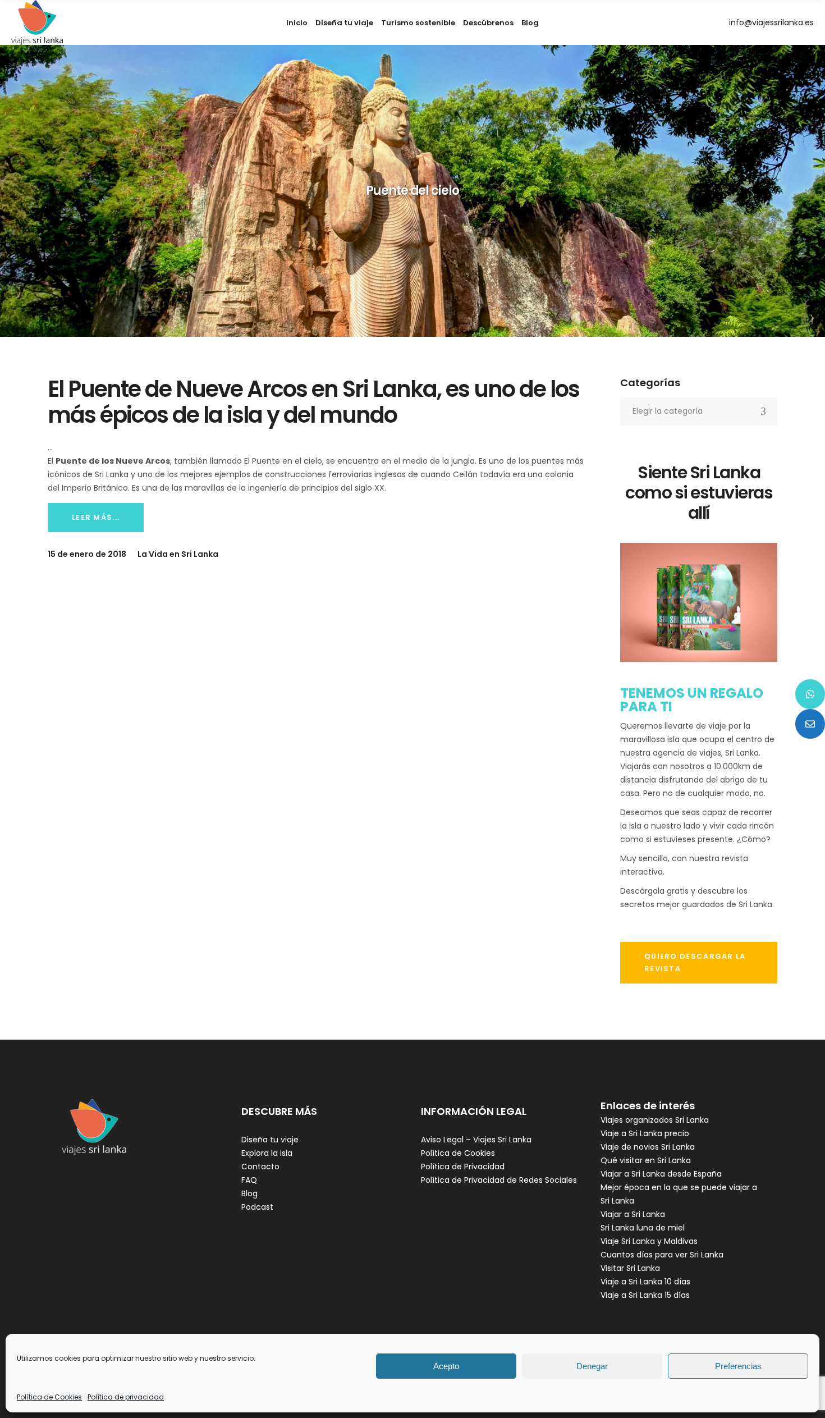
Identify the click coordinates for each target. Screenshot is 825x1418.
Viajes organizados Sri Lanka (655, 1120)
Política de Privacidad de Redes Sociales (499, 1180)
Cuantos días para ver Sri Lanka (662, 1254)
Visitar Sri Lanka (630, 1268)
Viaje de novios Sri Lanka (648, 1146)
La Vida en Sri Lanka (178, 554)
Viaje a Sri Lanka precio (645, 1133)
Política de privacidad (126, 1397)
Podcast (257, 1207)
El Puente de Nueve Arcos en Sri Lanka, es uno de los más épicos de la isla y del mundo (313, 402)
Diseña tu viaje (270, 1139)
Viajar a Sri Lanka (633, 1214)
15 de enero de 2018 (87, 554)
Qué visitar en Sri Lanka (646, 1160)
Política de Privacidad (463, 1166)
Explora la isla (266, 1153)
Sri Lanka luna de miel (643, 1227)
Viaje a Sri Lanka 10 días (645, 1281)
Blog (249, 1193)
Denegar (592, 1366)
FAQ (249, 1180)
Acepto (446, 1366)
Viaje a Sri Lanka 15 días (645, 1295)
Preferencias (738, 1366)
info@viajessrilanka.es (771, 22)
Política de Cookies (49, 1397)
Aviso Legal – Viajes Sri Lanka (476, 1139)
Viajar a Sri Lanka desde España (661, 1173)
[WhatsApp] (810, 694)
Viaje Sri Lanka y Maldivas (649, 1241)
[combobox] (698, 411)
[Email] (810, 724)
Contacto (260, 1166)
